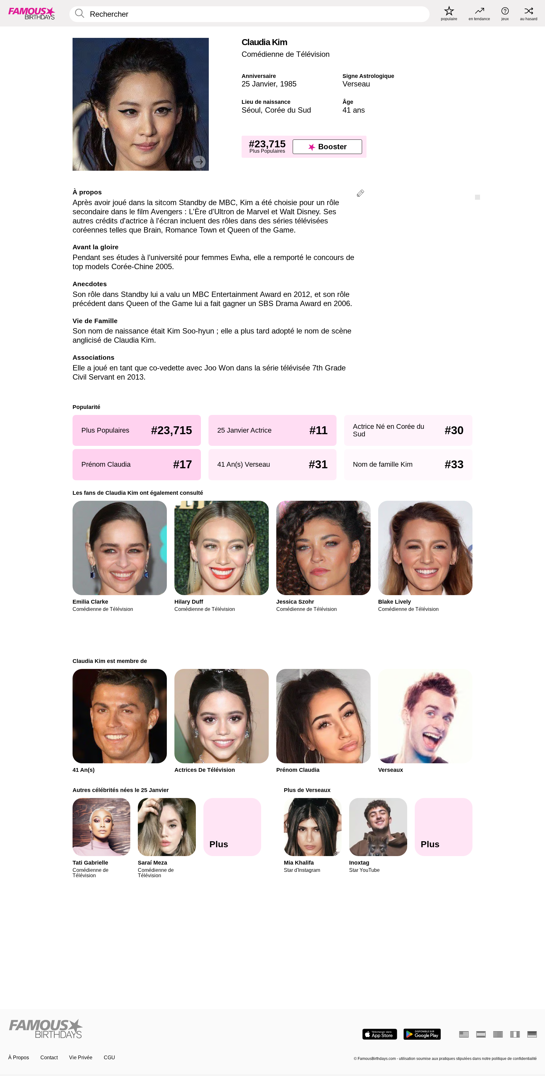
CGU (109, 1057)
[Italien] (515, 1034)
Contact (49, 1057)
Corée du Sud (288, 110)
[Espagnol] (481, 1034)
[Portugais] (498, 1034)
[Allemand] (532, 1034)
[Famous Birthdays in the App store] (379, 1034)
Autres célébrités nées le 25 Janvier (121, 790)
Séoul (251, 110)
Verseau (356, 84)
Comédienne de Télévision (286, 54)
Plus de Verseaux (307, 790)
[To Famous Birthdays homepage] (32, 13)
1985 (288, 84)
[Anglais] (464, 1034)
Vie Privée (80, 1057)
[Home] (138, 1029)
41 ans (354, 110)
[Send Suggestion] (360, 194)
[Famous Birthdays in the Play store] (422, 1034)
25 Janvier (259, 84)
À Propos (18, 1057)
